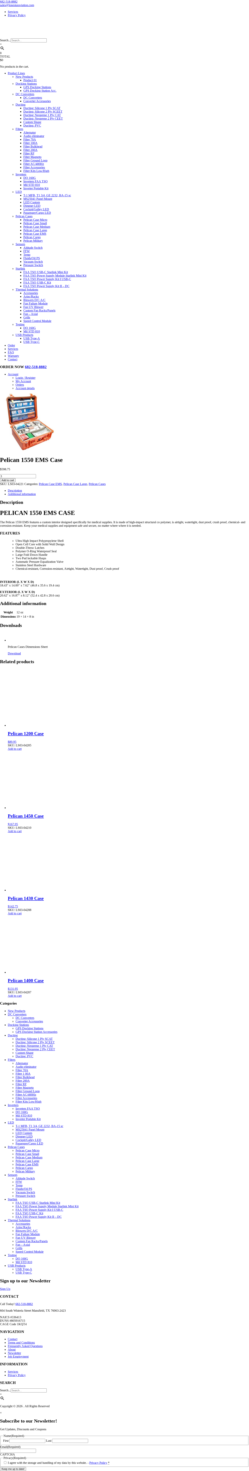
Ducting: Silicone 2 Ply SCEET (42, 111)
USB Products (24, 335)
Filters (19, 129)
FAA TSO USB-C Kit (37, 282)
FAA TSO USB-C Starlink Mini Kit (45, 272)
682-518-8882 (9, 1)
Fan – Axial (30, 314)
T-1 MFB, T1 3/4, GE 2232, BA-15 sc (47, 195)
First (6, 1440)
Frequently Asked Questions (25, 1346)
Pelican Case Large (35, 230)
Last (48, 1440)
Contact (12, 359)
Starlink (20, 268)
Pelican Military (33, 240)
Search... (5, 40)
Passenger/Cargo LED (37, 212)
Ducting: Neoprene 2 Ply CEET (43, 118)
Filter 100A (30, 143)
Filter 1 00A (23, 1073)
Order (11, 345)
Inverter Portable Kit (35, 188)
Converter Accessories (37, 101)
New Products (24, 76)
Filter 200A (30, 150)
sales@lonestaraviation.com (17, 5)
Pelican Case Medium (36, 226)
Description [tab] (15, 490)
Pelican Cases (24, 216)
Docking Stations (26, 83)
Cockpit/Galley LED (36, 209)
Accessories (30, 293)
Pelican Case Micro (35, 219)
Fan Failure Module (35, 303)
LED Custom (31, 202)
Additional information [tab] (22, 494)
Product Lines (16, 73)
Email (10, 1447)
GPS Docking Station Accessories (36, 1031)
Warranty (13, 355)
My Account (23, 381)
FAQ (11, 352)
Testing (20, 324)
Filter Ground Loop (35, 160)
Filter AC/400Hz (33, 164)
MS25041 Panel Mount (37, 198)
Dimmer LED (31, 205)
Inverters (21, 174)
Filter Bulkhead (32, 146)
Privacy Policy (17, 15)
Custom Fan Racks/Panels (39, 310)
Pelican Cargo (32, 237)
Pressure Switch (33, 265)
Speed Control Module (37, 321)
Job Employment (18, 1356)
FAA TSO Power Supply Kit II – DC (46, 286)
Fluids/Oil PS (31, 258)
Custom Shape (32, 122)
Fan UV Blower (33, 307)
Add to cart (8, 480)
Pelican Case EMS (34, 233)
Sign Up (5, 1289)
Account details (25, 388)
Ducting (20, 104)
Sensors (20, 244)
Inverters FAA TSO (35, 181)
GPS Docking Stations (37, 87)
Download (14, 653)
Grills (26, 317)
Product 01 (30, 80)
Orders (20, 384)
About (12, 1349)
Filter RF (28, 153)
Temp (26, 254)
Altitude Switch (33, 247)
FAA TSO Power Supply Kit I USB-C (47, 279)
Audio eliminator (33, 136)
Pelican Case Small (35, 223)
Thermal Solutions (27, 289)
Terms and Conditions (21, 1342)
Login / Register (25, 377)
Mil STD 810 (31, 184)
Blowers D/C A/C (34, 300)
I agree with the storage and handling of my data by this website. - (59, 1462)
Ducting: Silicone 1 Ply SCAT (41, 108)
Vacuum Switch (33, 261)
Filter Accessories (34, 167)
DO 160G (29, 178)
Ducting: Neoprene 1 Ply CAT (42, 115)
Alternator (29, 132)
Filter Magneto (32, 157)
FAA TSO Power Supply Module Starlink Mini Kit (54, 275)
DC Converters (25, 94)
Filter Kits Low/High (36, 171)
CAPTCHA (7, 1454)
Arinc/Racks (31, 296)
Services (13, 11)
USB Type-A (31, 338)
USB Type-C (31, 342)
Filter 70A (29, 139)
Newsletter (14, 1353)
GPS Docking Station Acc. (39, 90)
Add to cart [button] (15, 748)
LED (19, 191)
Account (13, 374)
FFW (26, 251)
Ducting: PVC (32, 125)
